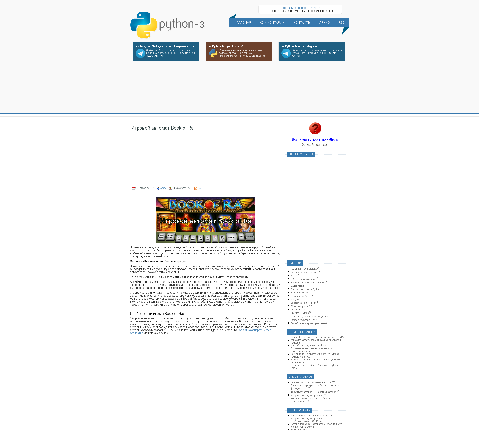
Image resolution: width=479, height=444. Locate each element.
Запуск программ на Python (305, 289)
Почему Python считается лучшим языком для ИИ (318, 337)
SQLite (294, 275)
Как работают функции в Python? (308, 345)
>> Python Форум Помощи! (226, 46)
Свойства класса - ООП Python (307, 421)
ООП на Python (298, 309)
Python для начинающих (304, 268)
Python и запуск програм (304, 272)
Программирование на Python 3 (300, 7)
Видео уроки (297, 285)
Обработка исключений (303, 302)
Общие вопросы (299, 306)
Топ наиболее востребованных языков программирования (311, 350)
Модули (295, 299)
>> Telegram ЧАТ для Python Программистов (165, 46)
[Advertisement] (239, 87)
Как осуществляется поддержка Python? (312, 415)
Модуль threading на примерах (307, 395)
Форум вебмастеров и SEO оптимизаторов (313, 391)
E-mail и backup (299, 429)
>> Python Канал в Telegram (299, 46)
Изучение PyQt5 (299, 292)
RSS (200, 188)
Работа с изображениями (304, 319)
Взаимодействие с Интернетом (307, 282)
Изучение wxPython (301, 296)
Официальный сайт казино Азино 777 (311, 382)
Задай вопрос (315, 144)
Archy (163, 188)
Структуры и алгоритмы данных (311, 316)
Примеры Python (300, 313)
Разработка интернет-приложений (309, 323)
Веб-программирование (303, 279)
